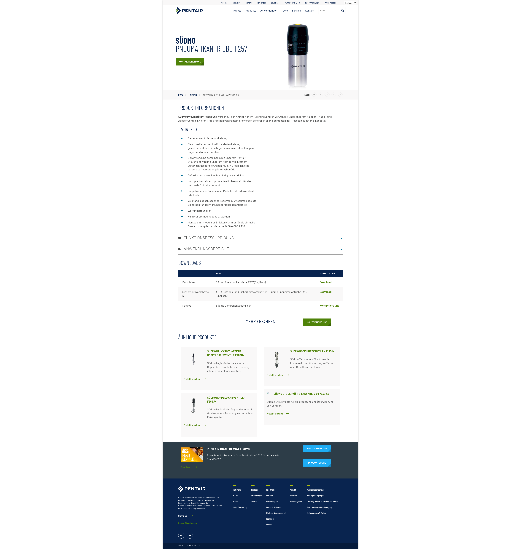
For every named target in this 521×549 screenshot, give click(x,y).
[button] (260, 237)
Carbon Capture (272, 501)
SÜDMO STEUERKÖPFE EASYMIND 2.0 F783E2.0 (301, 393)
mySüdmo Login (330, 2)
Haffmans (237, 489)
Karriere (248, 2)
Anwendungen (268, 10)
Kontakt (309, 10)
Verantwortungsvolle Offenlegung (319, 507)
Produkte (250, 10)
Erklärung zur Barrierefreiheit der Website (322, 501)
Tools (284, 10)
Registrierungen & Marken (316, 513)
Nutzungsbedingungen (315, 495)
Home (180, 95)
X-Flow (235, 495)
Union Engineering (240, 507)
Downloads (275, 2)
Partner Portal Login (292, 2)
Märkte (237, 10)
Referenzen (261, 2)
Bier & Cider (270, 489)
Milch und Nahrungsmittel (275, 513)
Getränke (269, 495)
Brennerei (270, 518)
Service (296, 10)
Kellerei (269, 524)
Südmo (235, 501)
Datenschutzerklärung (315, 489)
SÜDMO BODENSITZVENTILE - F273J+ (312, 351)
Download (325, 282)
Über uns (224, 2)
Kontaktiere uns (329, 305)
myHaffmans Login (312, 2)
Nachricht (236, 2)
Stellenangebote (296, 501)
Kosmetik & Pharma (273, 507)
